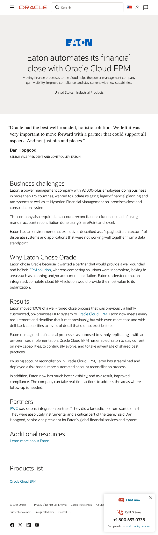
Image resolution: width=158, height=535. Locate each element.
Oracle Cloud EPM (92, 313)
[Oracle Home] (33, 7)
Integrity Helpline (45, 512)
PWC (14, 408)
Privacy (38, 504)
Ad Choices (102, 504)
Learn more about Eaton (29, 440)
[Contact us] (145, 7)
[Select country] (129, 7)
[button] (12, 7)
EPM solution (40, 269)
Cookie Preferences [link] (81, 504)
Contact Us (64, 512)
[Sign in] (137, 7)
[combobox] (87, 7)
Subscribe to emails (20, 512)
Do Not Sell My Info (56, 504)
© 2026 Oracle (18, 504)
